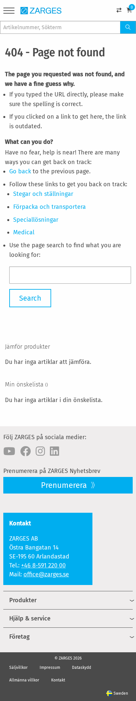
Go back (20, 171)
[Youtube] (9, 451)
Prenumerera (65, 485)
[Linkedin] (54, 451)
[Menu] (9, 12)
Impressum (50, 667)
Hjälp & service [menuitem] (30, 618)
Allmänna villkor (24, 680)
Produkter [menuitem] (23, 600)
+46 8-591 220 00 (43, 565)
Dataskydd (81, 667)
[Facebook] (25, 451)
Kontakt (58, 680)
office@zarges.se (46, 574)
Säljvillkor (18, 667)
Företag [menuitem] (19, 636)
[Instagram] (40, 451)
